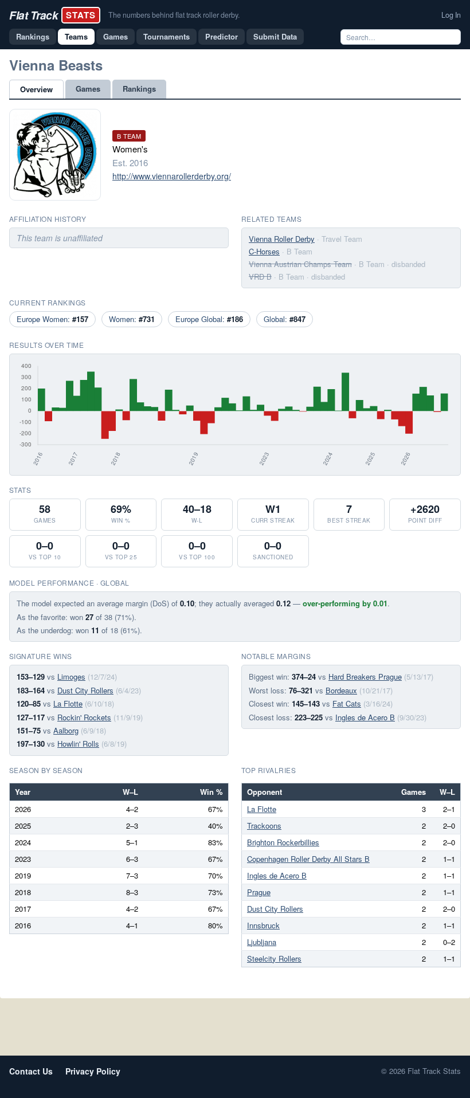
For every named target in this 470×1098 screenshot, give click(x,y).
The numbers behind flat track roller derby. (174, 15)
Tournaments (166, 36)
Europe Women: (52, 318)
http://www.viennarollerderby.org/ (171, 176)
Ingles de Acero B (365, 717)
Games (115, 36)
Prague (259, 892)
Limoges (71, 676)
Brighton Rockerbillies (283, 842)
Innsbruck (263, 925)
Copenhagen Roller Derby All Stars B (308, 858)
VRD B (260, 276)
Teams (76, 36)
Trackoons (264, 825)
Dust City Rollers (85, 690)
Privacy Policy (92, 1071)
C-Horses (264, 251)
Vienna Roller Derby (282, 238)
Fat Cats (346, 703)
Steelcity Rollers (274, 958)
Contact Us (31, 1071)
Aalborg (66, 730)
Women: (132, 318)
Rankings (32, 36)
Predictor (221, 36)
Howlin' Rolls (78, 743)
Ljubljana (261, 941)
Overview (36, 89)
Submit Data (275, 36)
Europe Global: (209, 318)
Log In (451, 15)
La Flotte (68, 703)
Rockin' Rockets (84, 717)
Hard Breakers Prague (365, 676)
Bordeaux (341, 690)
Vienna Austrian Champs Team (300, 263)
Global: (285, 318)
